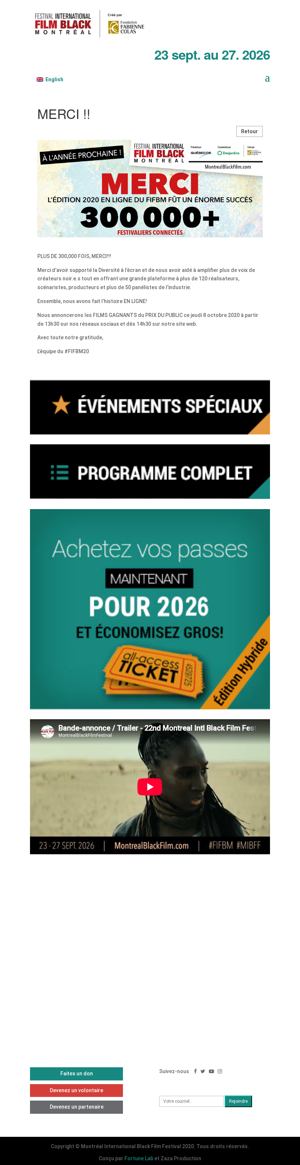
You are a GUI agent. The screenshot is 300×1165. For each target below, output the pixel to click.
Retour (249, 131)
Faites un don (76, 1073)
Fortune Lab (138, 1158)
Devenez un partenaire (77, 1107)
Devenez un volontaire (76, 1090)
